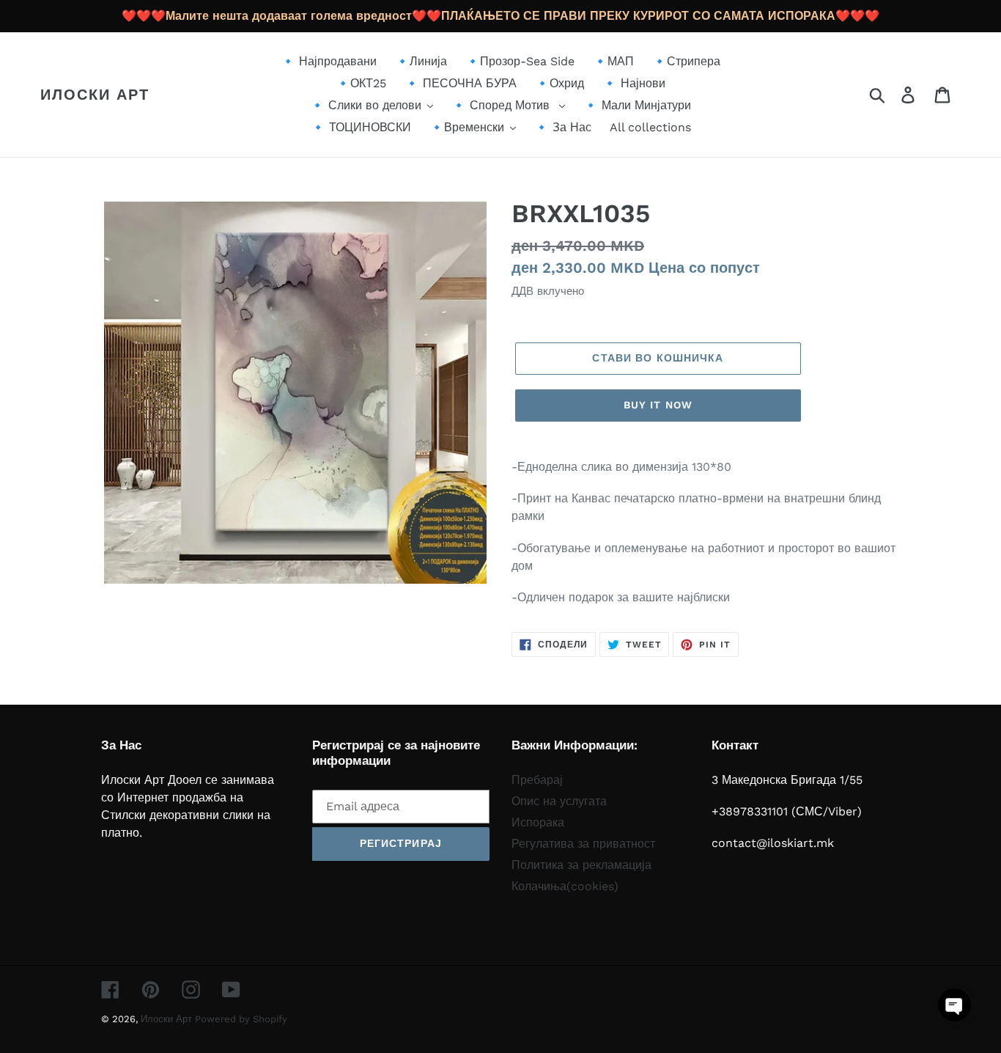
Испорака (537, 822)
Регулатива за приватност (583, 844)
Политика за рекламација (581, 865)
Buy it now (658, 405)
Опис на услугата (559, 801)
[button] (954, 1004)
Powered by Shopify (241, 1018)
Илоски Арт (94, 94)
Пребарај (537, 780)
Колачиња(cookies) (564, 886)
